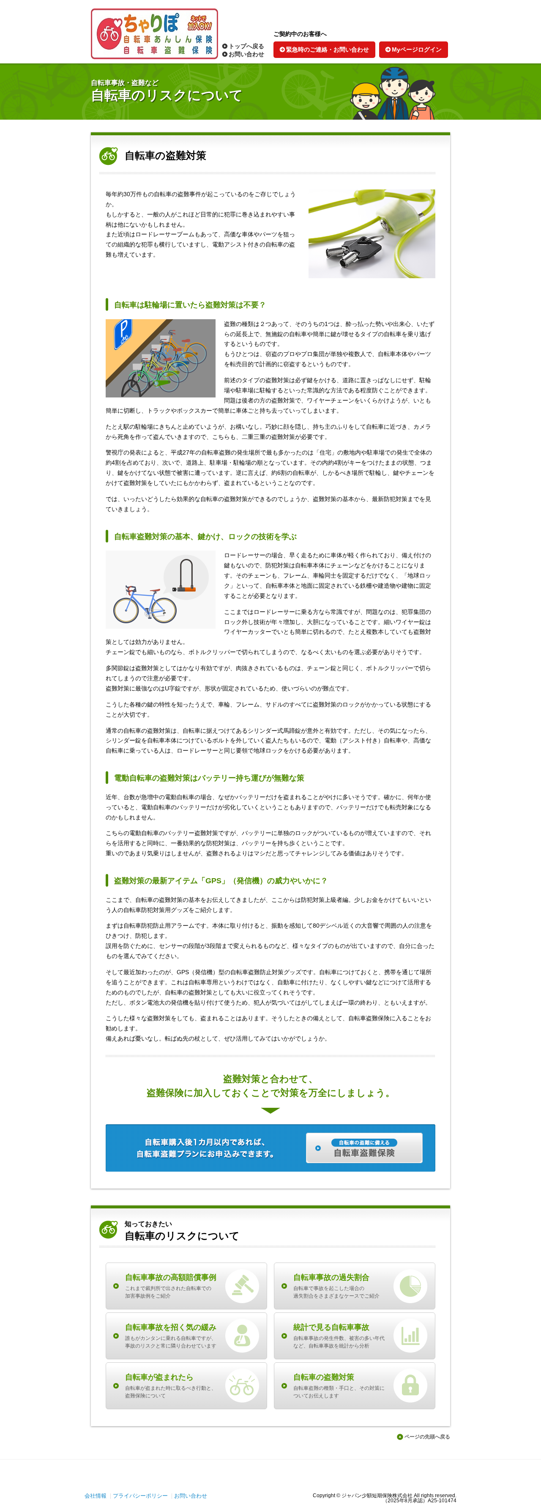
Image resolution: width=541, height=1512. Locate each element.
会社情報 (96, 1496)
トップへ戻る (246, 46)
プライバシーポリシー (140, 1496)
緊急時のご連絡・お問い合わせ (327, 50)
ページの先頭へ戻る (427, 1437)
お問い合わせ (246, 54)
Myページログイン (417, 50)
